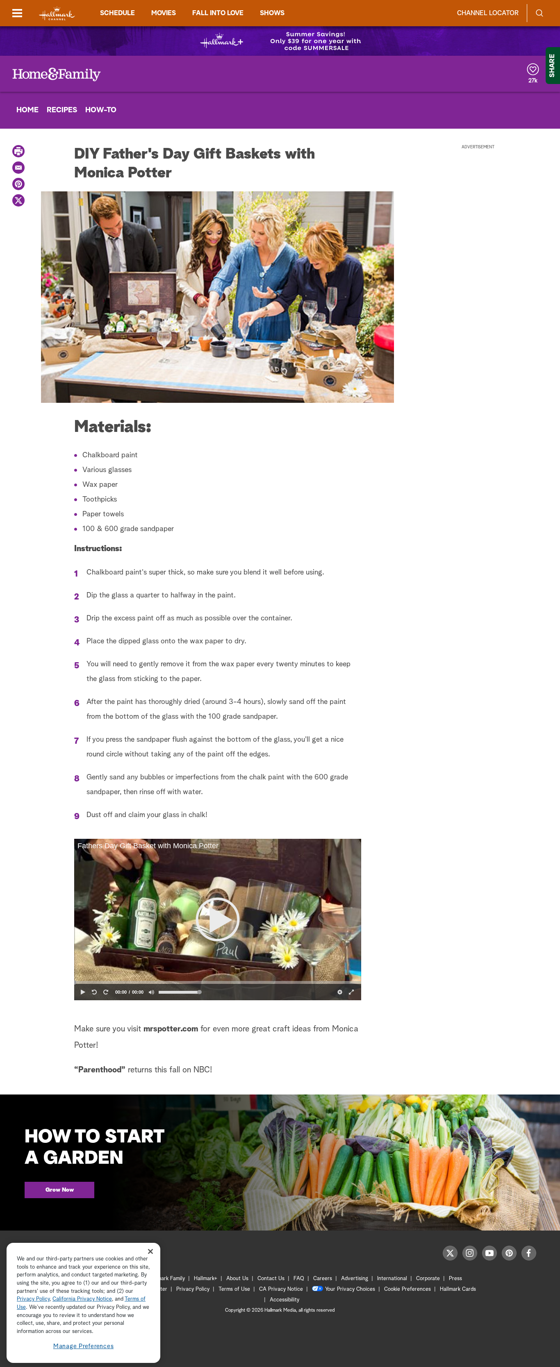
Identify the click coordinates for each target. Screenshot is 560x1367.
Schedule (117, 13)
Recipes (62, 110)
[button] (218, 919)
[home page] (57, 13)
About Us (237, 1278)
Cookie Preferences (407, 1289)
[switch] (151, 992)
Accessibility (284, 1300)
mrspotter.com (170, 1029)
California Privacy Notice (82, 1299)
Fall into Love (218, 13)
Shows (272, 13)
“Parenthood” (99, 1070)
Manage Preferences (83, 1346)
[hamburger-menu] (17, 13)
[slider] (217, 983)
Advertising (354, 1278)
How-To (100, 110)
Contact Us (271, 1278)
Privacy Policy (192, 1289)
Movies (163, 13)
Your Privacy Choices (350, 1289)
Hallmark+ (205, 1278)
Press (455, 1278)
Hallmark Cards (458, 1289)
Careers (322, 1278)
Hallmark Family (166, 1278)
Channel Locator (488, 13)
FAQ (299, 1278)
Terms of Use (234, 1289)
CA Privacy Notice (281, 1289)
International (392, 1278)
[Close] (150, 1251)
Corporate (428, 1278)
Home (27, 110)
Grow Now (60, 1190)
